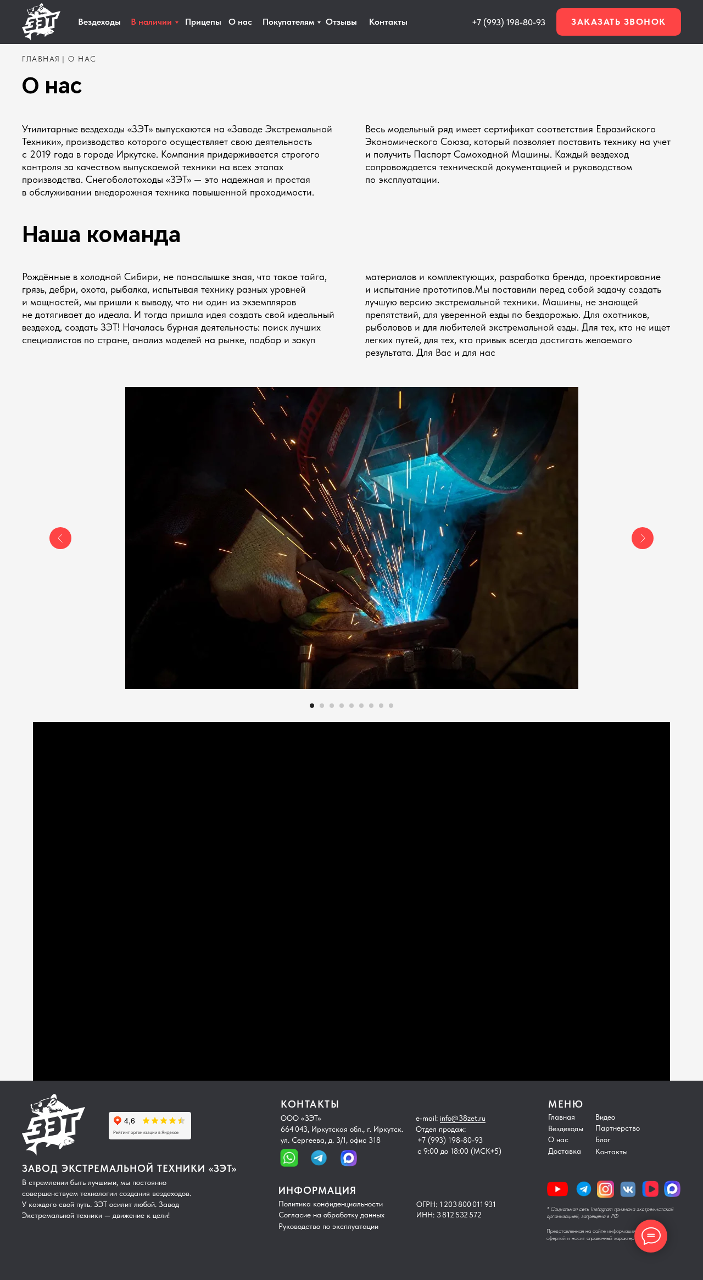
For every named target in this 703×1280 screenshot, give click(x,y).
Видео (605, 1117)
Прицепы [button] (203, 21)
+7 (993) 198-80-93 (508, 22)
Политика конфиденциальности (330, 1203)
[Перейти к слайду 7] (371, 705)
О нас (240, 21)
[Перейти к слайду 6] (361, 705)
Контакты (388, 21)
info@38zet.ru (463, 1118)
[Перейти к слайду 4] (341, 705)
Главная (561, 1117)
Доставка (564, 1151)
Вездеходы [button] (99, 21)
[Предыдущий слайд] (60, 538)
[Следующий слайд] (643, 538)
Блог (603, 1139)
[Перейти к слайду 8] (381, 705)
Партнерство (617, 1128)
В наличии (151, 21)
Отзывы (341, 21)
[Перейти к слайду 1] (312, 705)
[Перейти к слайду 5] (351, 705)
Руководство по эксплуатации (328, 1226)
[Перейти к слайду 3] (332, 705)
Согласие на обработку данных (331, 1214)
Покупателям (288, 21)
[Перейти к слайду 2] (322, 705)
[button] (618, 22)
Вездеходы (565, 1128)
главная (41, 58)
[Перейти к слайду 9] (391, 705)
